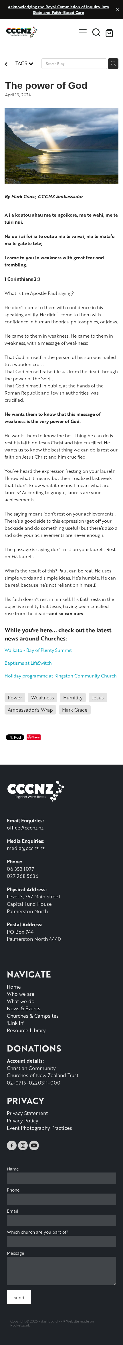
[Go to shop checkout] (110, 32)
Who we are (20, 993)
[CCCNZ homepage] (41, 32)
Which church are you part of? (37, 1232)
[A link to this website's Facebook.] (12, 1145)
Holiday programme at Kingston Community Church (61, 675)
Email (12, 1211)
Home (14, 986)
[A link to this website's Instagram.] (23, 1145)
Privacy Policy (22, 1120)
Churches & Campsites (33, 1015)
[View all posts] (6, 65)
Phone (13, 1190)
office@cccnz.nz (25, 827)
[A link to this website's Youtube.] (34, 1145)
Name (13, 1169)
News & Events (23, 1008)
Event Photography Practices (39, 1127)
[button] (96, 32)
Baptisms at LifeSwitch (28, 663)
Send (19, 1297)
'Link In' (15, 1022)
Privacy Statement (27, 1113)
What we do (21, 1001)
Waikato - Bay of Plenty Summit (38, 650)
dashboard (49, 1321)
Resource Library (26, 1030)
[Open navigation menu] (83, 32)
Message (15, 1253)
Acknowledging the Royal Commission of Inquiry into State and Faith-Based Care (58, 9)
